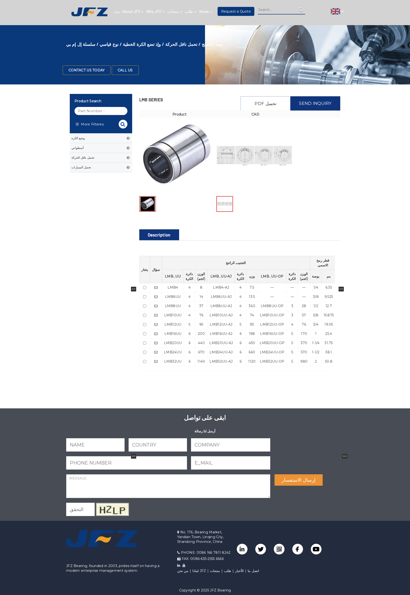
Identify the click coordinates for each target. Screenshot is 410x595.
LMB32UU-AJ (221, 361)
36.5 (252, 306)
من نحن (182, 571)
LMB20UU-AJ (221, 343)
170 (304, 334)
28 (304, 306)
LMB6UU (173, 297)
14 (201, 297)
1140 (201, 361)
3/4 (315, 324)
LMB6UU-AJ (221, 297)
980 (304, 361)
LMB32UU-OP (272, 361)
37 (201, 306)
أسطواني (77, 148)
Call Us (125, 70)
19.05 (328, 324)
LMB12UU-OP (272, 324)
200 (201, 334)
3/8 (316, 297)
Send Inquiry (315, 103)
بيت (117, 11)
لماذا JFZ (199, 571)
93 (252, 324)
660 (252, 352)
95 (201, 324)
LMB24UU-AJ (221, 352)
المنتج (207, 44)
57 (304, 315)
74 (252, 315)
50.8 (328, 361)
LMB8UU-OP (272, 306)
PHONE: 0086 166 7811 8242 (205, 552)
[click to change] (112, 509)
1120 (252, 361)
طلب (189, 11)
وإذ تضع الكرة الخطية (142, 44)
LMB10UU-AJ (221, 315)
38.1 (328, 352)
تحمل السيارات (81, 167)
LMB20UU (173, 343)
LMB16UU (173, 334)
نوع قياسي (109, 44)
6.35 (329, 287)
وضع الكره (78, 138)
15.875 (329, 315)
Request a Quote (236, 11)
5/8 (316, 315)
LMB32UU (173, 361)
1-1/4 (315, 343)
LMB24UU (173, 352)
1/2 (315, 306)
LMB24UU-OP (272, 352)
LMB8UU (173, 306)
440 (201, 343)
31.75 (329, 343)
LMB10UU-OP (272, 315)
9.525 (329, 297)
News (204, 11)
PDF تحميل (265, 103)
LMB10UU (173, 315)
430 (252, 343)
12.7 (329, 306)
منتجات (173, 11)
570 (304, 352)
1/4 (315, 287)
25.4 (328, 334)
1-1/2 (315, 352)
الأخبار (239, 571)
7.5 (252, 287)
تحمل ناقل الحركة (181, 44)
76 (201, 315)
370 (304, 343)
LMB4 (173, 287)
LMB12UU (173, 324)
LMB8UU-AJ (221, 306)
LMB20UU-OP (272, 343)
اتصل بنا (253, 571)
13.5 (252, 297)
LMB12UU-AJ (221, 324)
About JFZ (131, 11)
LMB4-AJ (221, 287)
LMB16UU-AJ (221, 334)
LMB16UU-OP (272, 334)
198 (252, 334)
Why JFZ (154, 11)
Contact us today (87, 70)
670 (201, 352)
